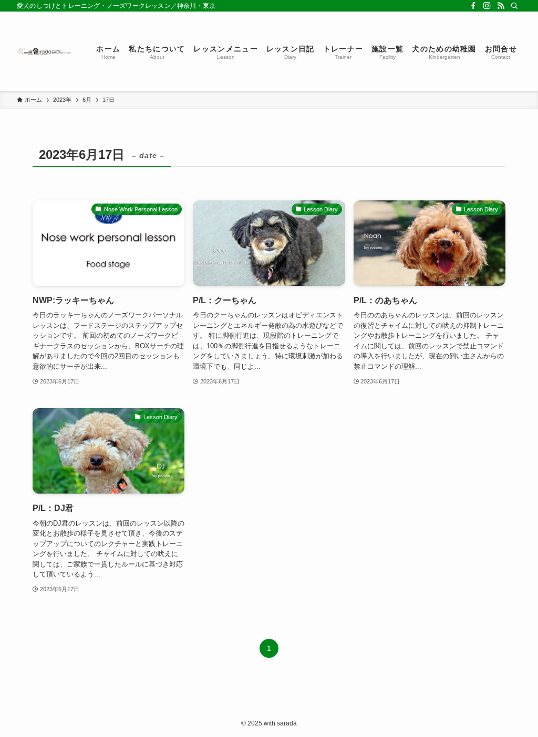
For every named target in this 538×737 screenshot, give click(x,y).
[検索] (514, 6)
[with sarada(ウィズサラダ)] (44, 51)
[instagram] (487, 6)
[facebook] (473, 6)
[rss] (501, 6)
